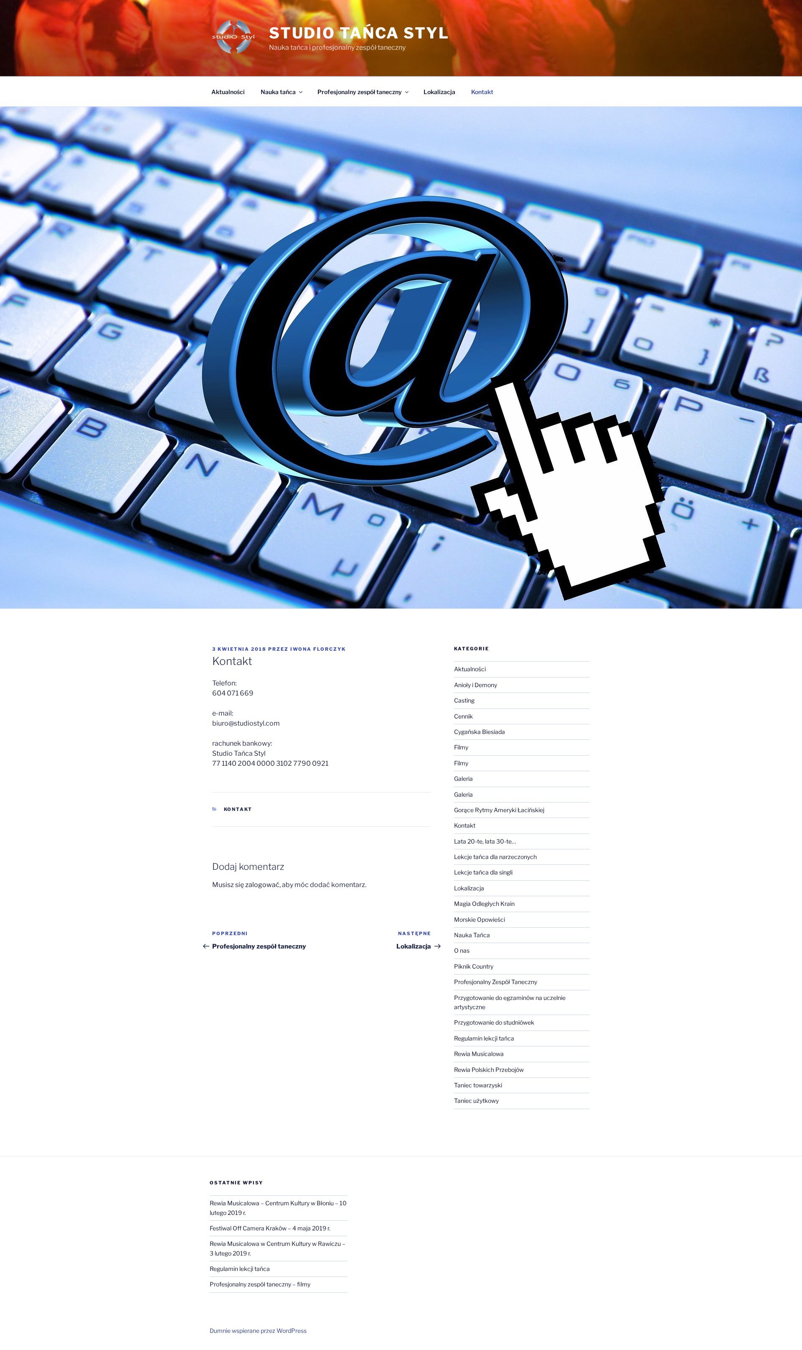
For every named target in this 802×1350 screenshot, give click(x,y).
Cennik (463, 716)
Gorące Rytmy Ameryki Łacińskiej (499, 809)
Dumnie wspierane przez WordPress (258, 1330)
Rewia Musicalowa (479, 1053)
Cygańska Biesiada (479, 731)
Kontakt (482, 91)
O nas (462, 950)
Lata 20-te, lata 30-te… (485, 841)
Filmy (461, 747)
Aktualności (228, 91)
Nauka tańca (278, 91)
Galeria (463, 778)
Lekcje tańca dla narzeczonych (495, 856)
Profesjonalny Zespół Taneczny (495, 981)
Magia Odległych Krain (484, 903)
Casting (464, 700)
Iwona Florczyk (318, 649)
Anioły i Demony (475, 684)
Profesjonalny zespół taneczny (359, 91)
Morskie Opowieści (479, 919)
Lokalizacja (439, 91)
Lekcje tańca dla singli (483, 872)
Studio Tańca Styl (359, 33)
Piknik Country (473, 966)
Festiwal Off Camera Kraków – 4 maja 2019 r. (270, 1228)
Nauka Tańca (472, 934)
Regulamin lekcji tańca (484, 1038)
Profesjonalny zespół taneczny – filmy (260, 1284)
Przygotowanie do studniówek (494, 1022)
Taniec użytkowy (476, 1100)
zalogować (262, 885)
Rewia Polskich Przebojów (489, 1069)
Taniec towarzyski (478, 1085)
